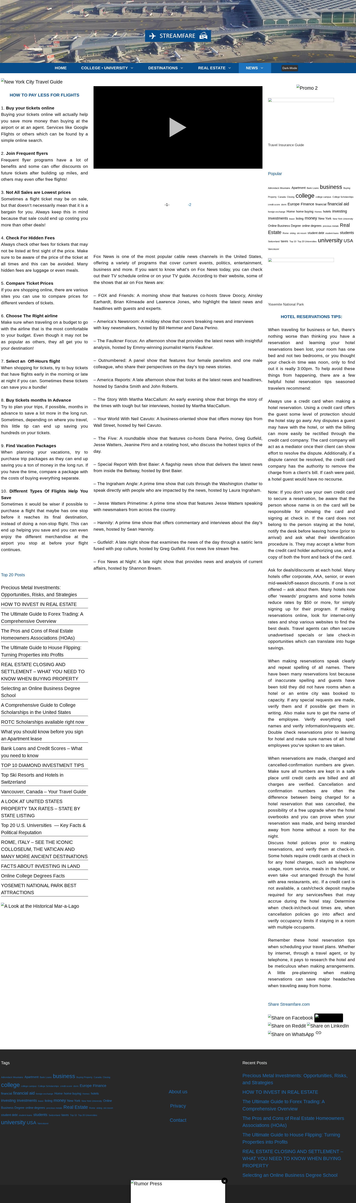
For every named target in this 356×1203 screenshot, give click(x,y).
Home (291, 211)
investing (339, 211)
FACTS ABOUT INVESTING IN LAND (40, 866)
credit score (274, 204)
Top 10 (292, 241)
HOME (61, 68)
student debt (316, 233)
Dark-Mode (289, 68)
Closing (290, 197)
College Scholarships (343, 197)
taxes (284, 241)
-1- (167, 204)
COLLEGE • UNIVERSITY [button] (104, 68)
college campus (323, 197)
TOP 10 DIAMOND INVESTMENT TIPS (42, 765)
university (330, 240)
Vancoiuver (273, 249)
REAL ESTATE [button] (212, 68)
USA (348, 240)
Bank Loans (313, 188)
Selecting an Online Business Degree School (289, 1175)
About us (178, 1091)
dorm (283, 204)
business (331, 187)
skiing (293, 233)
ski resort (301, 233)
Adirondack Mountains (279, 188)
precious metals (331, 226)
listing (299, 218)
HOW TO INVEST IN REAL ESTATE (39, 604)
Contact (178, 1120)
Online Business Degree (284, 225)
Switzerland (274, 241)
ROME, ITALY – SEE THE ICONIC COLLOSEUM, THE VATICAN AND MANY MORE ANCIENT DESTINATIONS (44, 849)
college (305, 195)
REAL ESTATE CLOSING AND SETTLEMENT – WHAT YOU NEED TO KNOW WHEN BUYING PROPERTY (43, 671)
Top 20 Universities (307, 241)
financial (320, 204)
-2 (189, 204)
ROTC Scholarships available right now (42, 722)
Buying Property (84, 1077)
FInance (307, 204)
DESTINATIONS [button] (163, 68)
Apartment (299, 187)
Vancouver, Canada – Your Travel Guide (43, 791)
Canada (282, 197)
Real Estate (75, 1107)
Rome (286, 233)
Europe (294, 204)
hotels (327, 211)
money (311, 218)
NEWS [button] (252, 68)
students (347, 233)
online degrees (312, 225)
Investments (278, 218)
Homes (318, 211)
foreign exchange (276, 211)
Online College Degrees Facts (33, 875)
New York (324, 218)
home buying (304, 211)
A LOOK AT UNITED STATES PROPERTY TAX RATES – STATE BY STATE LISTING (40, 808)
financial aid (338, 204)
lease (292, 219)
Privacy (178, 1106)
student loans (332, 233)
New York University (343, 219)
